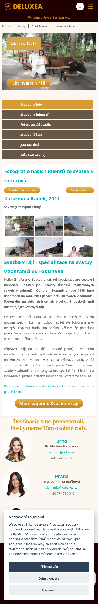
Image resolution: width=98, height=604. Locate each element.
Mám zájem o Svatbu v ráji (49, 403)
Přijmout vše (49, 566)
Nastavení (49, 590)
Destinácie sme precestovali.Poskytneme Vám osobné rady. (49, 424)
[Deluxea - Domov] (24, 6)
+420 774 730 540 (61, 493)
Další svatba (79, 190)
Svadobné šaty (31, 134)
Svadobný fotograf (34, 114)
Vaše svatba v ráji (33, 154)
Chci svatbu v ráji (28, 83)
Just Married (29, 144)
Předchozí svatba (22, 190)
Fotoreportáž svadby (36, 124)
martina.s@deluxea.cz (62, 452)
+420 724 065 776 (61, 458)
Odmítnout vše (49, 578)
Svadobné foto (31, 104)
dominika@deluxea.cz (61, 487)
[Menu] (89, 6)
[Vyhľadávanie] (80, 6)
